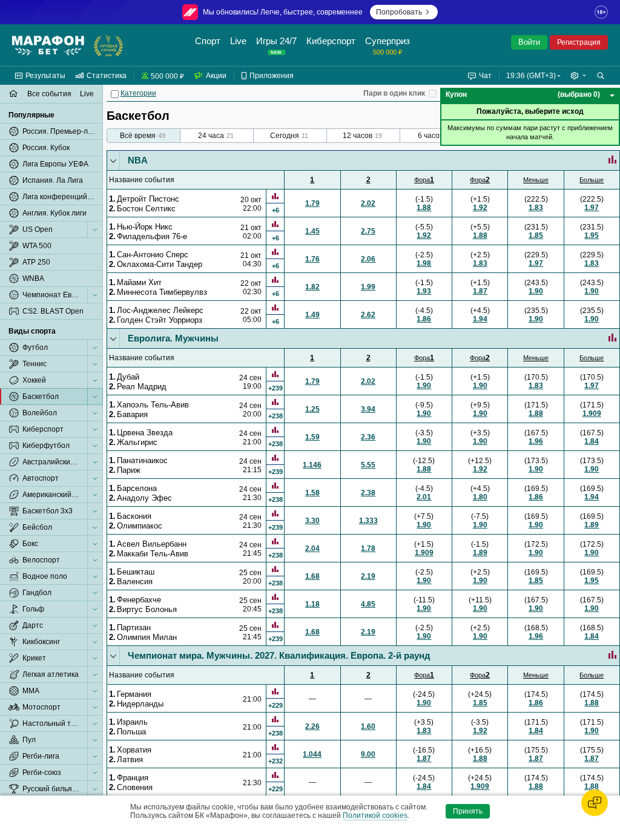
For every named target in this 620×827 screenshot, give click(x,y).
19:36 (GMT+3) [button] (531, 75)
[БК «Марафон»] (48, 45)
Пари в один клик (394, 93)
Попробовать (399, 12)
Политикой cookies (375, 815)
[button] (578, 76)
